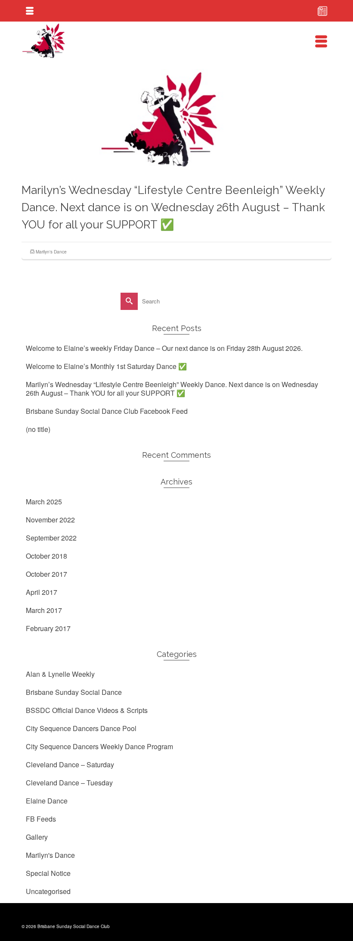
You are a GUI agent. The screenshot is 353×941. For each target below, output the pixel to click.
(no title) (38, 429)
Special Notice (48, 873)
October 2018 (46, 556)
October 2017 (46, 574)
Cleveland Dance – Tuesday (69, 783)
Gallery (37, 837)
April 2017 (41, 592)
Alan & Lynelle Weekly (60, 674)
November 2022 (50, 520)
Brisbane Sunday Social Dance (74, 692)
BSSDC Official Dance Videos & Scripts (87, 710)
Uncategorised (48, 891)
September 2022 (51, 538)
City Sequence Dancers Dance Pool (81, 728)
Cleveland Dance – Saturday (70, 764)
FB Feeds (41, 819)
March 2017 (44, 610)
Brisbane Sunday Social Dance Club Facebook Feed (107, 411)
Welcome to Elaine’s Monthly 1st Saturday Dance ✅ (106, 366)
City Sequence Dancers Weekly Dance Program (99, 746)
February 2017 (48, 628)
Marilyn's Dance (51, 252)
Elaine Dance (47, 801)
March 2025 (44, 501)
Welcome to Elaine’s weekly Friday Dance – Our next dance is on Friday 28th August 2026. (164, 348)
